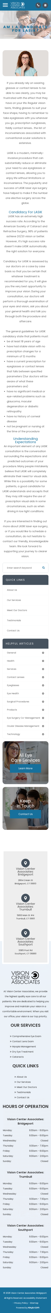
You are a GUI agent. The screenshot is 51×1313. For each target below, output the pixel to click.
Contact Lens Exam (23, 1041)
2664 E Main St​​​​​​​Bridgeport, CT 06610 (25, 882)
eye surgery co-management (23, 718)
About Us (12, 590)
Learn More (25, 768)
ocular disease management (23, 726)
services (11, 669)
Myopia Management (24, 1046)
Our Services (14, 600)
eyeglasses (13, 685)
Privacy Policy (21, 1303)
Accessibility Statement (35, 1298)
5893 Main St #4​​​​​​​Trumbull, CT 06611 (25, 917)
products (12, 709)
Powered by (22, 1307)
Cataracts (18, 1056)
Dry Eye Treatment (23, 1051)
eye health (13, 693)
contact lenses (15, 677)
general (11, 652)
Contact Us (13, 630)
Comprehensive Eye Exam (26, 1036)
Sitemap (34, 1303)
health (10, 661)
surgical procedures (18, 701)
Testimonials (14, 620)
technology (13, 734)
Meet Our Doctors (17, 610)
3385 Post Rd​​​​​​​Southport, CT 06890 (25, 952)
